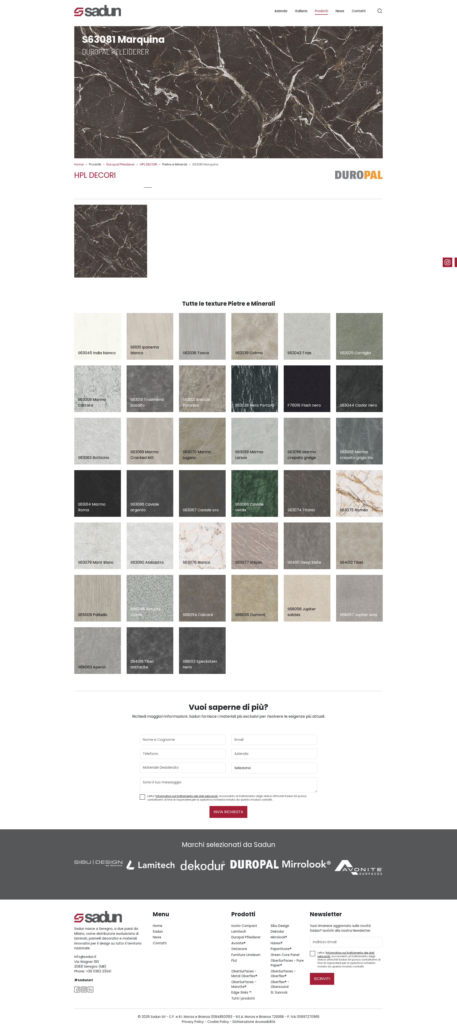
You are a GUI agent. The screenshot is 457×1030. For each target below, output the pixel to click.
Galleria (301, 11)
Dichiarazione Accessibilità (254, 1022)
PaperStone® (281, 949)
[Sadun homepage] (97, 10)
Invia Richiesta (228, 812)
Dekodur (277, 931)
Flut (234, 960)
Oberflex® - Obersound (280, 984)
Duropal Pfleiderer (120, 164)
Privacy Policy (193, 1022)
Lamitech (238, 931)
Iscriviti (322, 978)
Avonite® (238, 943)
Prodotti (321, 11)
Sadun (158, 931)
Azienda (280, 11)
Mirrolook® (279, 937)
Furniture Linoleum (245, 955)
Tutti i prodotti (243, 998)
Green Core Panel (285, 955)
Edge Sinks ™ (241, 992)
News (340, 11)
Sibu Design (280, 926)
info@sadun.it (85, 957)
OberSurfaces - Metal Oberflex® (244, 973)
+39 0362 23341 (98, 971)
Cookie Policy (218, 1022)
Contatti (359, 11)
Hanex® (277, 943)
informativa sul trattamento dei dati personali (187, 796)
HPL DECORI (148, 164)
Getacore (239, 949)
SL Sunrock (279, 992)
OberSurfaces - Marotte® (243, 984)
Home (79, 164)
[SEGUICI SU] (450, 262)
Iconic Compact (244, 926)
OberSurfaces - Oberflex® (283, 973)
